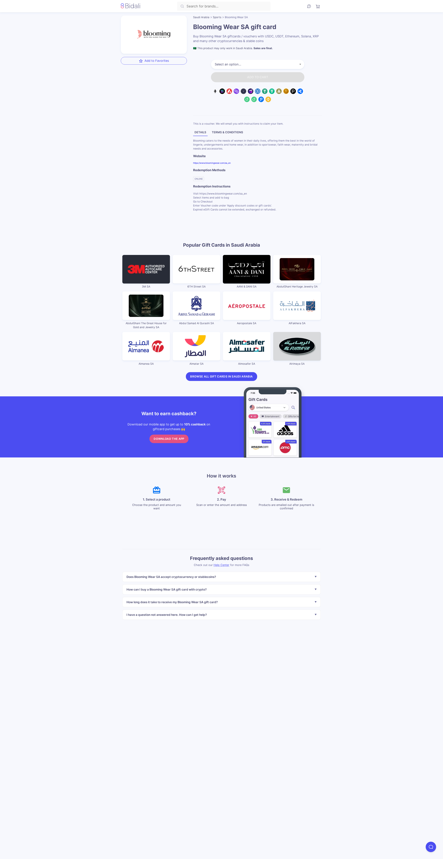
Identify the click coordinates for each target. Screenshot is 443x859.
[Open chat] (431, 847)
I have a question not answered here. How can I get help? (166, 615)
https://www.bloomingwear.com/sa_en (212, 163)
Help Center (221, 565)
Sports (217, 17)
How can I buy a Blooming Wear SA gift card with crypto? (166, 589)
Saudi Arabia (201, 17)
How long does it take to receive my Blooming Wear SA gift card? (172, 602)
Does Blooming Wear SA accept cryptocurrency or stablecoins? (171, 577)
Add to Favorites (156, 60)
